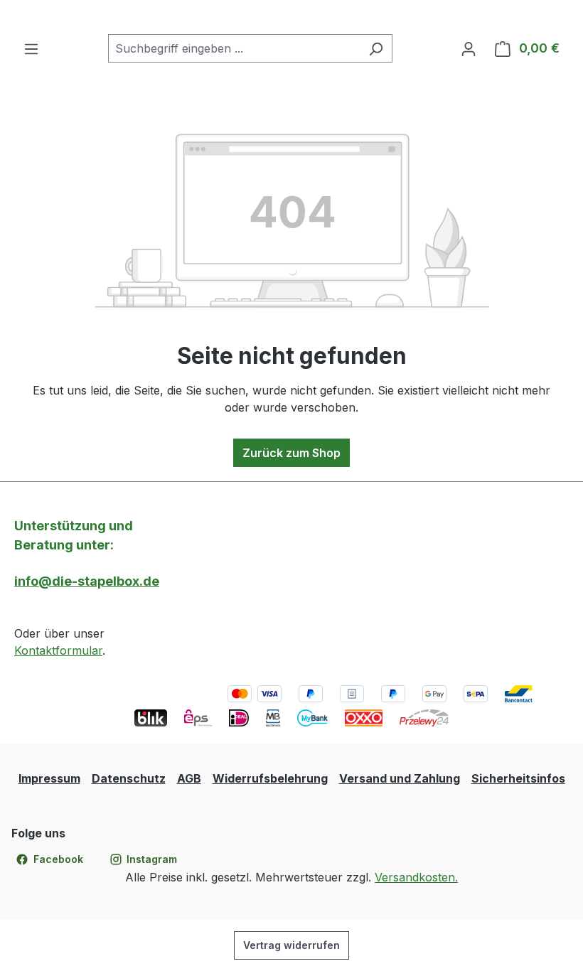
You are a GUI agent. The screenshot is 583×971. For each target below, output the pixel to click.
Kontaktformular (58, 650)
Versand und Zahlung (399, 778)
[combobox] (234, 48)
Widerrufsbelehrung (270, 778)
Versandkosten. (416, 877)
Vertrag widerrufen (291, 945)
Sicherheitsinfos (518, 778)
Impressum (49, 778)
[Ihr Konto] (468, 48)
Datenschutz (129, 778)
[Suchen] (375, 48)
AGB (189, 778)
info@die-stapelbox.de (86, 581)
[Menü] (31, 48)
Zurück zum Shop (291, 453)
